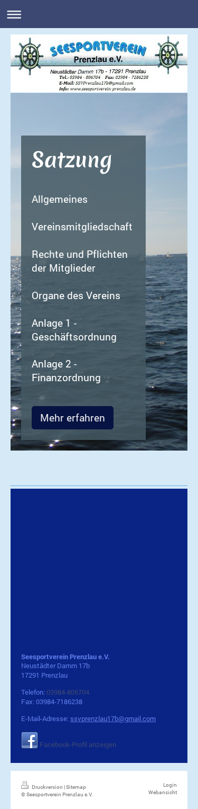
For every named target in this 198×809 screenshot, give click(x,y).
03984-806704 (67, 692)
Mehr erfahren (72, 417)
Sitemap (76, 787)
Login (170, 784)
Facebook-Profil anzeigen (78, 744)
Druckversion (47, 787)
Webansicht (162, 792)
